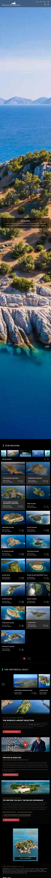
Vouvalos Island (33, 551)
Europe (8, 480)
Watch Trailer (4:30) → (10, 774)
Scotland (4, 577)
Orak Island (31, 503)
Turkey (28, 506)
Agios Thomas (32, 527)
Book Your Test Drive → (11, 819)
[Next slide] (47, 453)
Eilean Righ (6, 575)
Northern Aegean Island (23, 690)
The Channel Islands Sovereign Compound (10, 502)
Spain (4, 480)
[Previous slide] (3, 453)
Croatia (28, 577)
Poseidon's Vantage (35, 478)
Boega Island (32, 599)
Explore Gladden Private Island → (9, 812)
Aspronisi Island (8, 527)
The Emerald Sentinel (11, 478)
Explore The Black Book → (12, 731)
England (5, 505)
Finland (30, 625)
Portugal (29, 601)
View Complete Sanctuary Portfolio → (24, 812)
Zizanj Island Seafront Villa (37, 575)
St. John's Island (8, 551)
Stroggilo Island (8, 646)
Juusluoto (32, 622)
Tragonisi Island (8, 623)
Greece (29, 480)
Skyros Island (7, 599)
